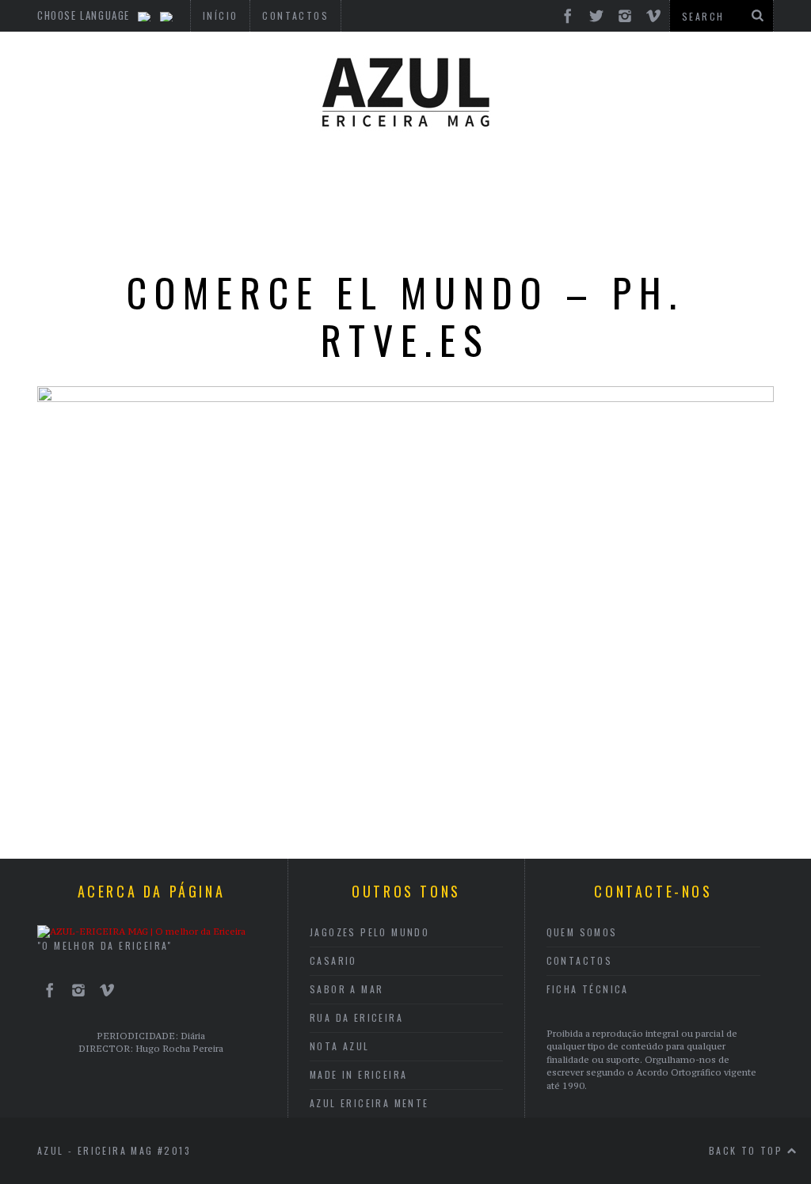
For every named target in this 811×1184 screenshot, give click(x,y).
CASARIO (333, 960)
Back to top (748, 1150)
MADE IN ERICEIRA (358, 1074)
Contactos (579, 960)
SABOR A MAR (346, 989)
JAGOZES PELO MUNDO (369, 932)
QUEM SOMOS (582, 932)
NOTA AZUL (340, 1046)
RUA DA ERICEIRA (356, 1017)
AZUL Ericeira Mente (369, 1103)
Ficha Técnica (587, 989)
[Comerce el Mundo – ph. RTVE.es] (405, 397)
